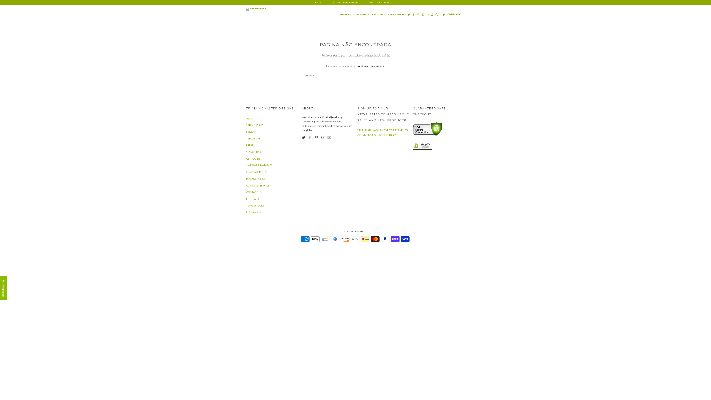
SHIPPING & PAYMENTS (259, 165)
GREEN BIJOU (359, 231)
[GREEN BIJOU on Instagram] (323, 137)
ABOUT (250, 118)
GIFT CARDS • (397, 14)
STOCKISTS (252, 131)
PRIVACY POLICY (255, 178)
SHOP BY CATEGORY (354, 14)
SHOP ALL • (379, 14)
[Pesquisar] (436, 15)
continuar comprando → (371, 66)
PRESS (249, 145)
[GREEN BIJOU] (263, 9)
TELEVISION (253, 138)
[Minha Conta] (432, 15)
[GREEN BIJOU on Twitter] (304, 137)
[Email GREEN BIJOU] (330, 137)
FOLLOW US (253, 198)
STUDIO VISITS (254, 125)
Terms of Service (255, 205)
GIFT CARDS (253, 158)
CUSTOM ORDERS (256, 172)
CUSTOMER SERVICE (257, 185)
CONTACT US (254, 192)
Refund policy (253, 212)
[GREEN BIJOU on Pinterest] (317, 137)
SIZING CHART (254, 152)
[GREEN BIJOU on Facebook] (310, 137)
